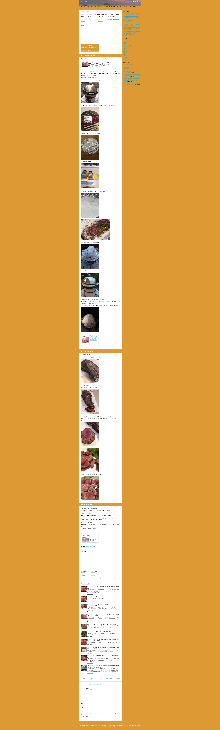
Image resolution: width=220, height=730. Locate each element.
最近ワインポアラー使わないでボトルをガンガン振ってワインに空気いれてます (132, 75)
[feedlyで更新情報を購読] (135, 1)
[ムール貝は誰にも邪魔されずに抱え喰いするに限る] (84, 634)
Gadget (88, 6)
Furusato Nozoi (93, 6)
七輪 (102, 578)
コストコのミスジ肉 (92, 596)
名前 (82, 703)
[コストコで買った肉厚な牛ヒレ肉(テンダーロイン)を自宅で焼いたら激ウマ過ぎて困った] (84, 649)
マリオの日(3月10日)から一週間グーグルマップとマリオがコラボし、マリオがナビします (132, 66)
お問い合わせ (88, 7)
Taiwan (120, 6)
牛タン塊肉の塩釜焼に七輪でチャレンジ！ (90, 47)
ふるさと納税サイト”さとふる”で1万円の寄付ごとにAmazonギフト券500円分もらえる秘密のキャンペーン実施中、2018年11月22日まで (101, 683)
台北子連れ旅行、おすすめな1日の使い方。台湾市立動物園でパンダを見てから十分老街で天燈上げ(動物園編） (132, 15)
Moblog (134, 6)
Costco (81, 6)
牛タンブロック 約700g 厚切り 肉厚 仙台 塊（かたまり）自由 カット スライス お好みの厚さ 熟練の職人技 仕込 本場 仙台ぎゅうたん (93, 338)
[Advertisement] (100, 34)
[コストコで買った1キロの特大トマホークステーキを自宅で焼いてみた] (84, 658)
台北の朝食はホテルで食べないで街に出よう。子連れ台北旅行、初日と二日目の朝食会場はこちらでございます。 (132, 28)
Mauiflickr (84, 2)
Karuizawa (106, 6)
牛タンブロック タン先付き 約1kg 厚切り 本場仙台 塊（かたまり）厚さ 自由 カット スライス (93, 537)
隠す (91, 45)
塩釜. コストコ (107, 578)
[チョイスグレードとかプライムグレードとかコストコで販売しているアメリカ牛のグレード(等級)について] (84, 642)
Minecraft (130, 6)
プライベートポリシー (96, 7)
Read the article (90, 594)
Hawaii (98, 6)
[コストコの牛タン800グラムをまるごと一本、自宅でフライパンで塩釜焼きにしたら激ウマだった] (84, 616)
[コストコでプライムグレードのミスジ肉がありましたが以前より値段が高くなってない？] (84, 589)
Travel (124, 6)
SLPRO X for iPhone (90, 546)
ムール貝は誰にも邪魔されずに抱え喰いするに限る (99, 631)
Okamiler (113, 6)
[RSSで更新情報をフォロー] (138, 1)
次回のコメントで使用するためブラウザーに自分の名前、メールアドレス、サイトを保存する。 (100, 714)
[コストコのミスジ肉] (84, 599)
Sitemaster (117, 578)
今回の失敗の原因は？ (86, 50)
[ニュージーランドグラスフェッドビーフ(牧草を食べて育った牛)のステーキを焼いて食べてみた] (84, 606)
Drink (84, 6)
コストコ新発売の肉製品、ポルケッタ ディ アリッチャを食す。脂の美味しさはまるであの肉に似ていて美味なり (101, 679)
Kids (109, 6)
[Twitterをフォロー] (133, 1)
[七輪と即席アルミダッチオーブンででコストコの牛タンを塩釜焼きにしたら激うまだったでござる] (84, 668)
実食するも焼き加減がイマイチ (88, 48)
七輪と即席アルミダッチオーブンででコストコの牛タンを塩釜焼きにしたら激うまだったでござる (132, 19)
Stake (117, 6)
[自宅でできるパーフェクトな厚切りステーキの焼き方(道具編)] (84, 626)
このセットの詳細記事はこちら (113, 80)
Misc (127, 6)
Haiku (102, 6)
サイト (82, 707)
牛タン (111, 578)
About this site (82, 7)
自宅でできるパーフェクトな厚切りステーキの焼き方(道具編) (101, 624)
